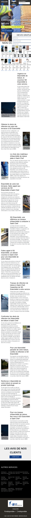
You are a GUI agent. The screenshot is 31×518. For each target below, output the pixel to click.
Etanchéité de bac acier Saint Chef (19, 489)
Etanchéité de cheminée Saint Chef (26, 483)
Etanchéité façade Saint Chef (19, 473)
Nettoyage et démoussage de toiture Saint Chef (4, 490)
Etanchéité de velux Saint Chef (26, 473)
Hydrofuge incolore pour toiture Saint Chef (4, 478)
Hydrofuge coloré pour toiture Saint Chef (11, 473)
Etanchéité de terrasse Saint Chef (3, 483)
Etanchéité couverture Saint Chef (19, 483)
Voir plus (15, 456)
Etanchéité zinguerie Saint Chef (18, 478)
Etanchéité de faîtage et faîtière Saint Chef (11, 490)
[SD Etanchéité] (15, 504)
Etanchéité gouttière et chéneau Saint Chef (11, 484)
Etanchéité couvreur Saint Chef (25, 478)
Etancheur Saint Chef (11, 478)
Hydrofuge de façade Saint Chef (4, 473)
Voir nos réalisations (7, 30)
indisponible (10, 511)
